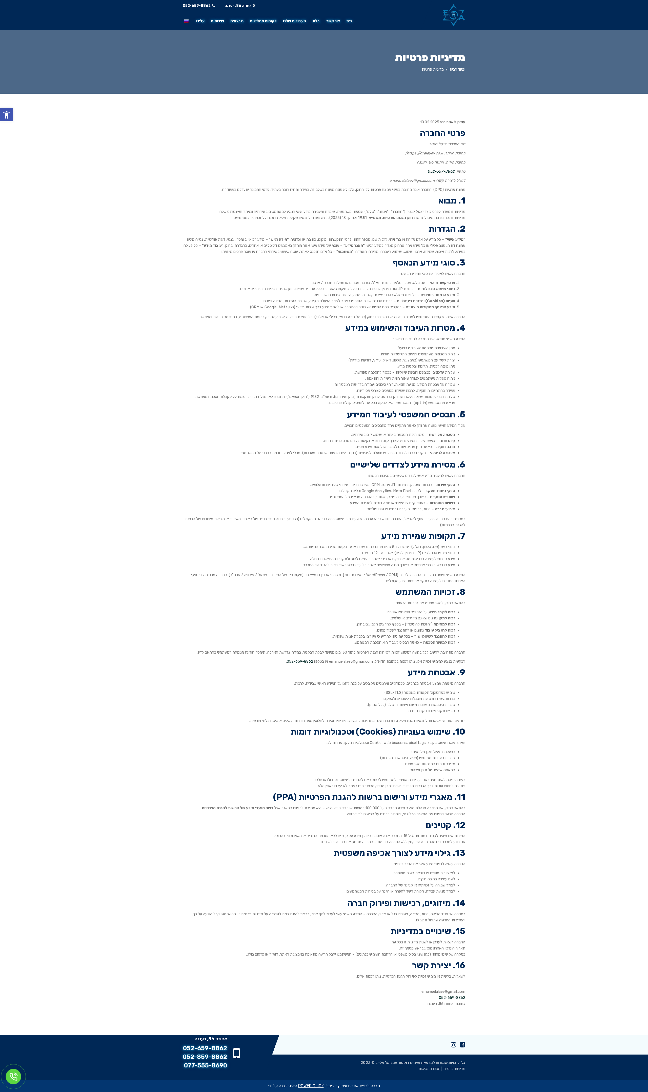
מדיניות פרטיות (454, 1068)
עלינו (200, 21)
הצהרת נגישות (429, 1068)
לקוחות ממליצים (263, 21)
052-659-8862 (197, 6)
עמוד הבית (457, 69)
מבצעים (237, 21)
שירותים (217, 21)
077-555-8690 (205, 1065)
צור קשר (333, 21)
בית (349, 21)
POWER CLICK (311, 1085)
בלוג (316, 21)
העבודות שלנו (294, 21)
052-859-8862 (205, 1057)
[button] (6, 114)
